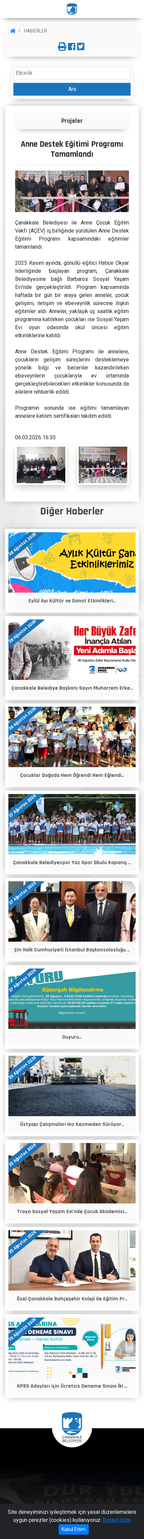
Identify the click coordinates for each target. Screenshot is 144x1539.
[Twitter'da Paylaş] (80, 47)
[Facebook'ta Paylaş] (71, 47)
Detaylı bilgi (117, 1520)
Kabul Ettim (74, 1529)
